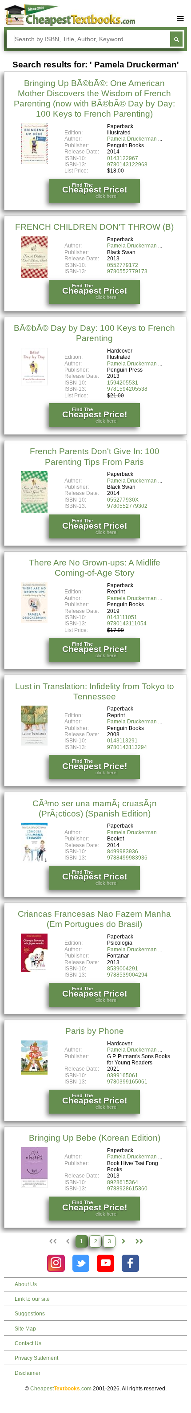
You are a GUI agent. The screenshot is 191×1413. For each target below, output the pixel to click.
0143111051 (122, 617)
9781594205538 (127, 389)
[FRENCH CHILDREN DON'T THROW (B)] (34, 276)
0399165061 (122, 1075)
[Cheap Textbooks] (69, 24)
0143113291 (122, 741)
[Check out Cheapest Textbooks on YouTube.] (105, 1263)
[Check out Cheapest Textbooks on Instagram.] (55, 1263)
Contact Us (28, 1343)
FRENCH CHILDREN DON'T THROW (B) (94, 227)
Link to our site (32, 1299)
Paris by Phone (94, 1031)
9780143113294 (127, 747)
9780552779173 (127, 271)
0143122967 (122, 158)
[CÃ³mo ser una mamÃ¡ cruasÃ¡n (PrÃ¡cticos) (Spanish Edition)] (34, 861)
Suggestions (30, 1314)
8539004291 (122, 969)
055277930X (123, 500)
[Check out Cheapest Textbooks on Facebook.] (130, 1263)
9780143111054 (127, 623)
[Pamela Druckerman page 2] (123, 1241)
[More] (180, 19)
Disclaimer (27, 1373)
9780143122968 (127, 164)
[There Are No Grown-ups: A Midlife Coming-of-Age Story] (34, 621)
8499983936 (122, 851)
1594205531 (122, 383)
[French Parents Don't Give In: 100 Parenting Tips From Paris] (34, 511)
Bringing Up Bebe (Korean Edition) (94, 1137)
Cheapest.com (61, 1389)
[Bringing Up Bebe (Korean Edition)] (34, 1186)
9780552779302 (127, 506)
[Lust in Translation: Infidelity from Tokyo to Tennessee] (34, 744)
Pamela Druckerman (132, 139)
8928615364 (122, 1182)
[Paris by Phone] (34, 1073)
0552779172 (122, 265)
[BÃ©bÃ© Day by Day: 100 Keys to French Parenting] (34, 384)
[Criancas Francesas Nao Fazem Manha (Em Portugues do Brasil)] (34, 970)
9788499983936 (127, 858)
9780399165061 (127, 1082)
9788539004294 (127, 975)
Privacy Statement (36, 1358)
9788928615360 (127, 1188)
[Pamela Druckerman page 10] (138, 1241)
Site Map (25, 1329)
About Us (26, 1284)
